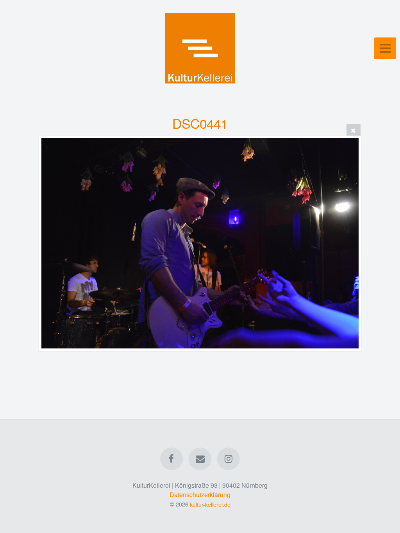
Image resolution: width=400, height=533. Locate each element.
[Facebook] (171, 459)
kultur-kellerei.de (210, 504)
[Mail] (200, 459)
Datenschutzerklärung (200, 494)
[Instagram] (229, 459)
